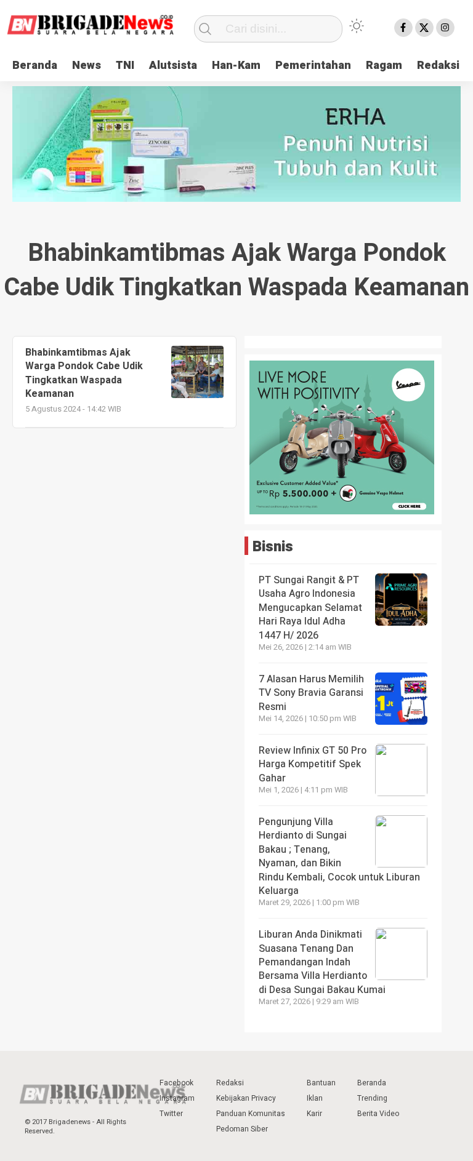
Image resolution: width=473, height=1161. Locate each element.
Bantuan (321, 1082)
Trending (372, 1098)
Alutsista (173, 65)
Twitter (171, 1113)
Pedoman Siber (242, 1129)
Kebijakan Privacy (246, 1098)
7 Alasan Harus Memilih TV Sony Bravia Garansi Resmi (311, 693)
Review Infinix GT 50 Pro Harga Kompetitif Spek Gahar (312, 764)
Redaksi (438, 65)
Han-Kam (236, 65)
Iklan (315, 1098)
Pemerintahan (313, 65)
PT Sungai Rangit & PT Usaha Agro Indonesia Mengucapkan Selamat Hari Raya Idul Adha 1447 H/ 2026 (310, 608)
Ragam (384, 65)
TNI (125, 65)
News (86, 65)
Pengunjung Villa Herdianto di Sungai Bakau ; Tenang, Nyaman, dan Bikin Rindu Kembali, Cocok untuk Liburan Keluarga (339, 856)
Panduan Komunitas (250, 1113)
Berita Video (378, 1113)
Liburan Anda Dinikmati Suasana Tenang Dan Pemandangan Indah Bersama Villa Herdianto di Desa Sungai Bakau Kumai (323, 962)
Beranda (34, 65)
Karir (314, 1113)
